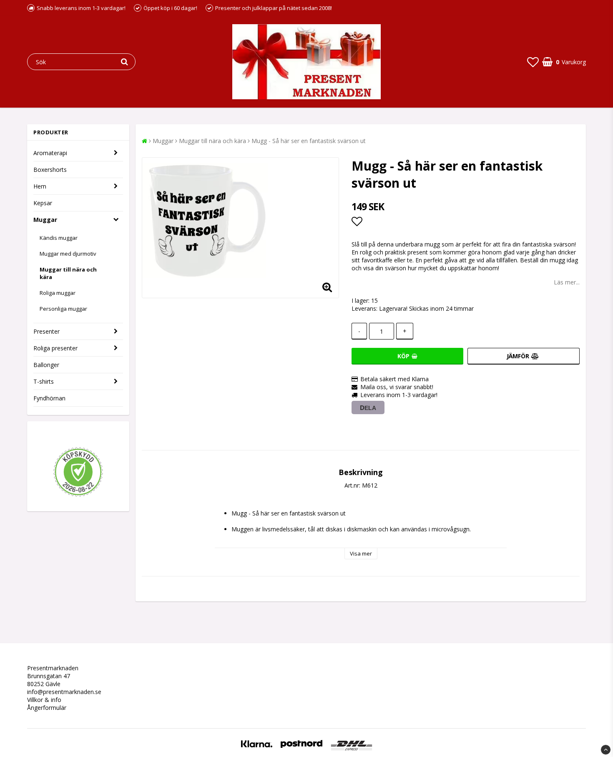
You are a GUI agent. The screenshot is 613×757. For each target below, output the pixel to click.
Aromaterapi (50, 153)
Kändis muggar (59, 237)
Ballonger (46, 365)
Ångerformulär (46, 708)
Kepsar (42, 203)
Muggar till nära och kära (68, 273)
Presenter (46, 331)
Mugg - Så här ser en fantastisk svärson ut (308, 141)
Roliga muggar (57, 293)
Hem (39, 186)
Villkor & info (44, 700)
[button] (533, 62)
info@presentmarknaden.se (64, 692)
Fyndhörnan (49, 398)
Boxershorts (50, 170)
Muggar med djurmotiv (68, 253)
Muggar (45, 220)
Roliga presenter (55, 348)
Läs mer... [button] (567, 282)
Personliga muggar (63, 308)
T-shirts (43, 381)
